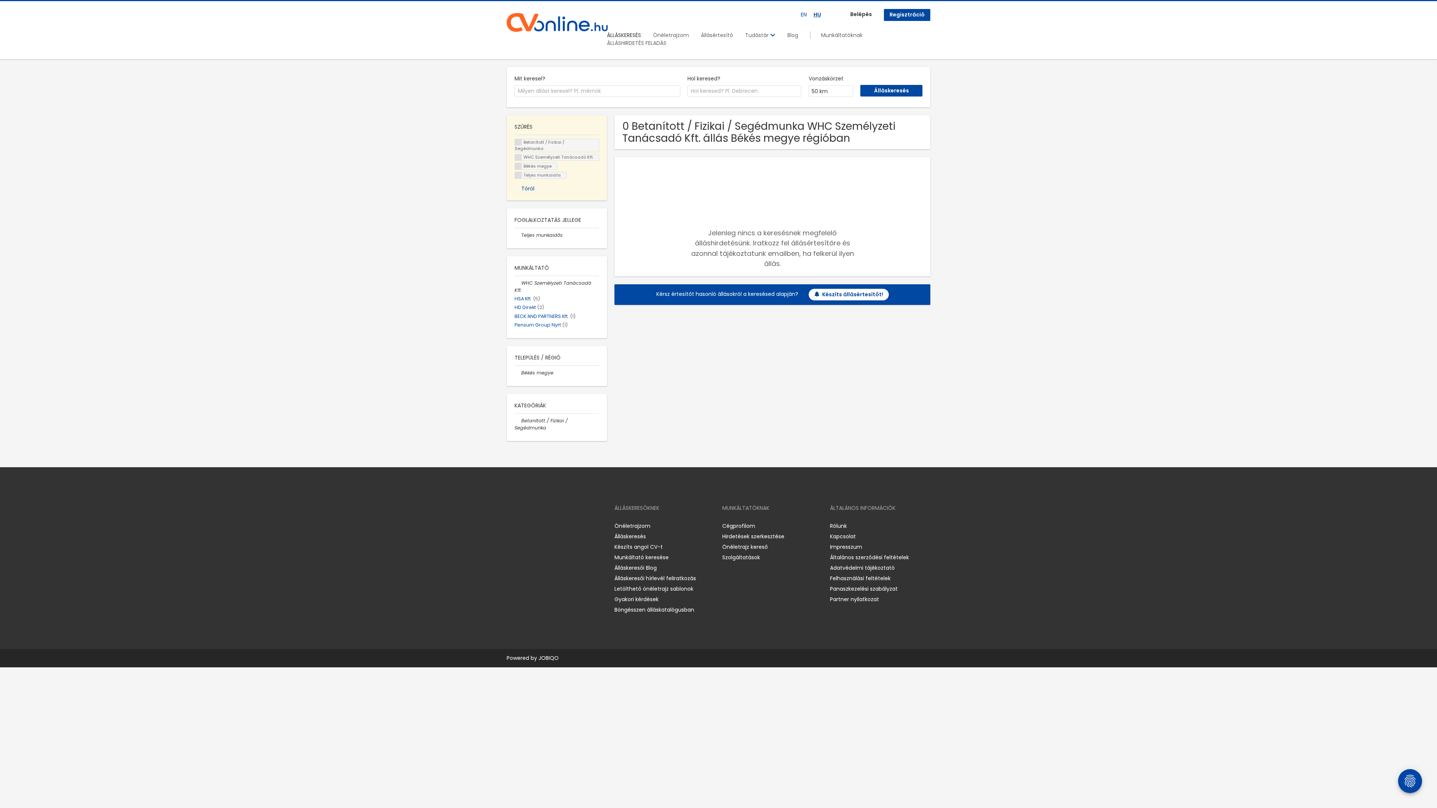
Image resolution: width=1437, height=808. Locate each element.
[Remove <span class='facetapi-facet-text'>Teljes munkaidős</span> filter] (518, 175)
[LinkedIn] (536, 525)
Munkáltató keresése (641, 557)
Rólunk (838, 526)
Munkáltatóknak (842, 35)
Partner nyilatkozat (854, 599)
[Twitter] (548, 525)
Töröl (527, 188)
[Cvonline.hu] (557, 22)
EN (804, 14)
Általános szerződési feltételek (869, 557)
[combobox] (597, 91)
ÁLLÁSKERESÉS (624, 35)
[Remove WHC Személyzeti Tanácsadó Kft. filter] (518, 283)
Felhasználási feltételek (860, 578)
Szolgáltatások (741, 557)
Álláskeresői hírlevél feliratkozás (655, 578)
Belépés (861, 14)
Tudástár (757, 35)
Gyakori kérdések (636, 599)
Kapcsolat (843, 536)
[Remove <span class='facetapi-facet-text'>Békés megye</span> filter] (518, 166)
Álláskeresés (630, 536)
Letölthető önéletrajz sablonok (653, 589)
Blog (792, 35)
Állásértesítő (717, 35)
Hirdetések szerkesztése (753, 536)
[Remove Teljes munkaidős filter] (518, 235)
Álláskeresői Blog (635, 568)
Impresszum (846, 547)
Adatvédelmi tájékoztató (862, 568)
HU (817, 14)
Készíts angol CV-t (638, 547)
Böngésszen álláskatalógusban (654, 609)
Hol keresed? (703, 78)
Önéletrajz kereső (745, 547)
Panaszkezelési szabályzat (864, 589)
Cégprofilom (738, 526)
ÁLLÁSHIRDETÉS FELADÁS (636, 43)
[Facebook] (512, 525)
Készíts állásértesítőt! (852, 294)
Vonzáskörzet (826, 78)
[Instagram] (524, 525)
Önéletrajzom (671, 35)
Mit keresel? (530, 78)
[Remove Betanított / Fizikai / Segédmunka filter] (518, 420)
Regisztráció (907, 14)
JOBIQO (549, 658)
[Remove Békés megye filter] (518, 373)
